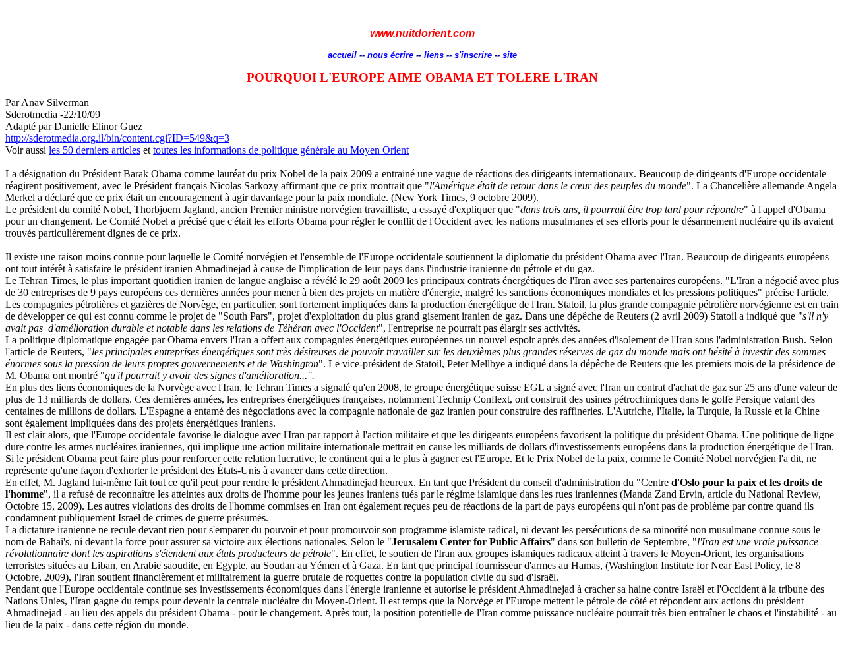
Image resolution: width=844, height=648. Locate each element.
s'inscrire (474, 55)
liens (434, 55)
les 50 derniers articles (94, 150)
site (509, 55)
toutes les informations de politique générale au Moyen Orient (281, 150)
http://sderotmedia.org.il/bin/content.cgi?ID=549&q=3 (117, 138)
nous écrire (390, 55)
